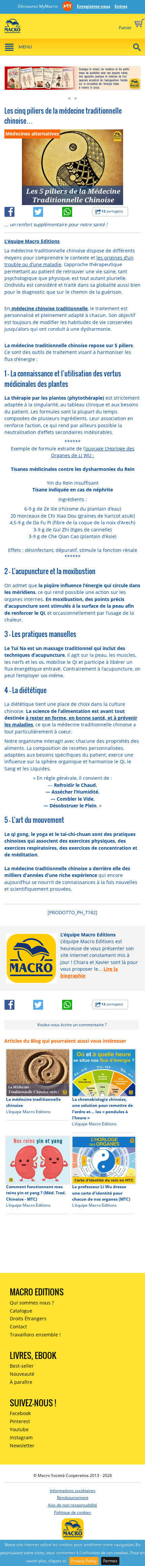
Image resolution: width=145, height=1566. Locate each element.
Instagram (21, 1437)
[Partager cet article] (18, 210)
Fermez (110, 1561)
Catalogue (21, 1311)
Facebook (20, 1413)
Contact (18, 1326)
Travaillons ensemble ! (35, 1334)
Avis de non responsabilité (72, 1505)
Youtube (19, 1429)
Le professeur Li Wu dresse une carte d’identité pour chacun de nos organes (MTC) (101, 1193)
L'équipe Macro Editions (32, 241)
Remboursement (72, 1497)
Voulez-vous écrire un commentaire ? (72, 1025)
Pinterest (20, 1421)
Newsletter (22, 1445)
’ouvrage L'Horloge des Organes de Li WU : (93, 451)
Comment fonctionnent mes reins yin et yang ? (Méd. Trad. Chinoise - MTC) (36, 1193)
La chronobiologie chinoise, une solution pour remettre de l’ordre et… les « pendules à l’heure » (102, 1108)
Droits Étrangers (28, 1318)
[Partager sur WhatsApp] (76, 210)
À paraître (21, 1382)
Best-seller (22, 1366)
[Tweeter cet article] (47, 210)
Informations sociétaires (72, 1490)
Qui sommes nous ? (32, 1302)
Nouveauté (22, 1374)
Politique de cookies (72, 1512)
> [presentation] (75, 98)
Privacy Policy (83, 1561)
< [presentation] (69, 98)
